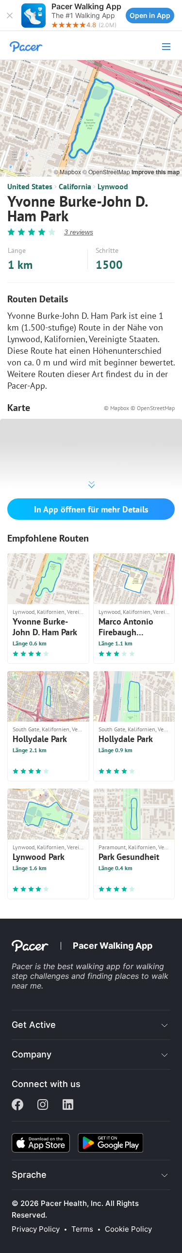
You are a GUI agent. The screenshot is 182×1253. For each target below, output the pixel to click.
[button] (10, 15)
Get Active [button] (34, 1025)
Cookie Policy (128, 1229)
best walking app (90, 966)
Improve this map (156, 171)
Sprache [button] (29, 1175)
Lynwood (113, 186)
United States (29, 186)
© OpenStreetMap (107, 171)
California (75, 186)
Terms (82, 1229)
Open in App (150, 15)
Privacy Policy (36, 1229)
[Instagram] (43, 1105)
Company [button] (31, 1054)
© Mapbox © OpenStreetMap (139, 408)
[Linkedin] (68, 1105)
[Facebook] (17, 1105)
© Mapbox (68, 171)
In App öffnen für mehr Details (91, 509)
